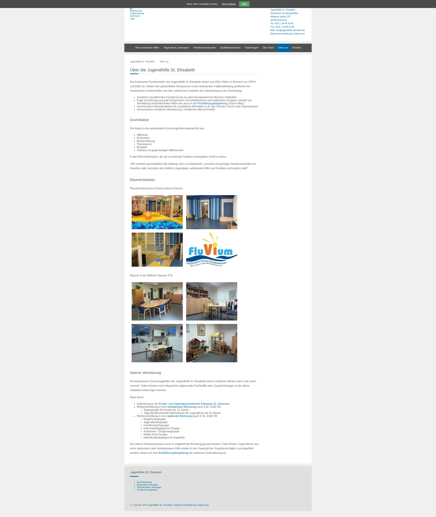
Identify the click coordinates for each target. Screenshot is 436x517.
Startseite (128, 48)
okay (244, 4)
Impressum (299, 33)
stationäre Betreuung (180, 416)
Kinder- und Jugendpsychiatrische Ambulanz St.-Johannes (194, 403)
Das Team (268, 47)
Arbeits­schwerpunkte (204, 47)
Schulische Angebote (147, 490)
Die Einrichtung (144, 482)
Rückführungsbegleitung (212, 103)
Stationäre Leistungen (147, 484)
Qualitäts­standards (230, 47)
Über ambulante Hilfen (147, 47)
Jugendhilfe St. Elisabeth (142, 61)
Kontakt (297, 47)
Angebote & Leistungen (176, 47)
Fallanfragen (252, 47)
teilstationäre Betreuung (181, 406)
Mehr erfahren (229, 4)
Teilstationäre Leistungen (149, 487)
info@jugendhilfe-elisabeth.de (290, 30)
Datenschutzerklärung (281, 33)
